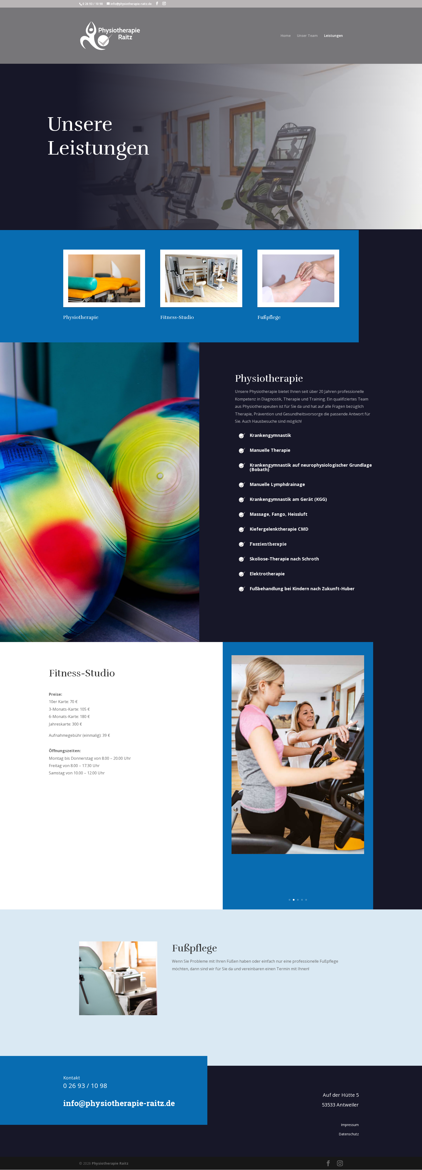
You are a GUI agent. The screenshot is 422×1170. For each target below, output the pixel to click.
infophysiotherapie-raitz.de (119, 1103)
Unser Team (307, 36)
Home (286, 36)
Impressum (350, 1124)
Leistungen (333, 36)
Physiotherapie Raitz (110, 1163)
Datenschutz (349, 1134)
